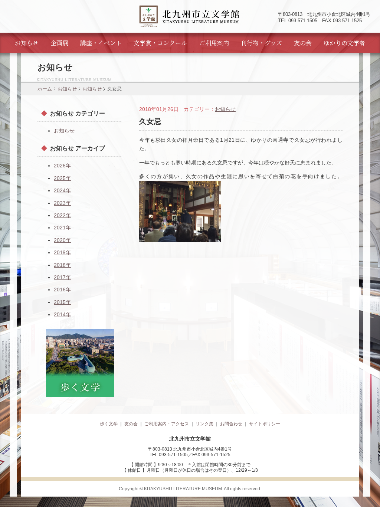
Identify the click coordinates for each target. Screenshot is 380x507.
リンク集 (204, 424)
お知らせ (27, 43)
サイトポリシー (264, 424)
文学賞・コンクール (160, 43)
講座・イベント (101, 43)
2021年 (62, 227)
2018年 (62, 265)
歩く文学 (109, 424)
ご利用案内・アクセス (166, 424)
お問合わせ (231, 424)
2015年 (62, 302)
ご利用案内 (214, 43)
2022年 (62, 215)
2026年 (62, 166)
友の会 (303, 43)
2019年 (62, 252)
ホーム (44, 89)
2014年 (62, 314)
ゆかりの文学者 (344, 43)
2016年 (62, 289)
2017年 (62, 277)
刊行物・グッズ (261, 43)
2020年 (62, 240)
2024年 (62, 190)
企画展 (59, 43)
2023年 (62, 203)
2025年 (62, 178)
